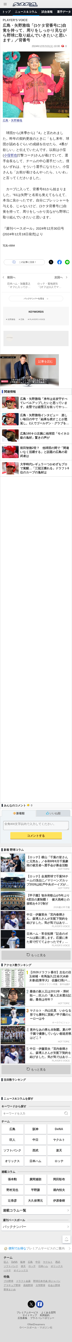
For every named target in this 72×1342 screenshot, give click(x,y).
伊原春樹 (59, 1200)
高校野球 (28, 1285)
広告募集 (22, 1318)
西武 (35, 1150)
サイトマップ (30, 1315)
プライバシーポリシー (42, 1318)
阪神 (35, 1129)
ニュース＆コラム (26, 11)
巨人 (12, 1139)
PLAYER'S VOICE (37, 319)
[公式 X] (31, 1304)
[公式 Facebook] (39, 1304)
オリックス (12, 1161)
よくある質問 (48, 1312)
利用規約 (44, 1315)
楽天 (59, 1150)
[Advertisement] (36, 638)
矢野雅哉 (16, 120)
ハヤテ (7, 1270)
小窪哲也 (10, 155)
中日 (35, 1139)
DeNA (59, 1129)
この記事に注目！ (28, 262)
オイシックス (21, 1270)
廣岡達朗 (35, 1179)
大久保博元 (35, 1200)
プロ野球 (8, 1281)
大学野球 (40, 1285)
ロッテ (59, 1161)
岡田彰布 (59, 1179)
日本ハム (35, 1161)
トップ (6, 11)
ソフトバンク (12, 1150)
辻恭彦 (12, 1200)
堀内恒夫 (59, 1189)
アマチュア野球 (12, 1285)
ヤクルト (59, 1139)
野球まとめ (10, 1289)
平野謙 (35, 1189)
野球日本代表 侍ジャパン (46, 1281)
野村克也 (12, 1189)
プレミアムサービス (27, 1312)
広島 (5, 120)
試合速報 (47, 11)
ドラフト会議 (23, 1281)
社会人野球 (54, 1285)
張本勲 (12, 1179)
